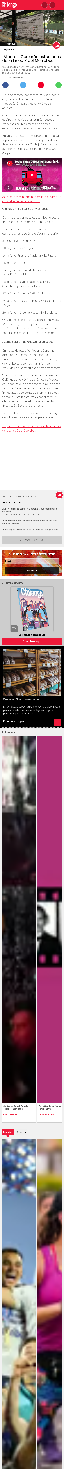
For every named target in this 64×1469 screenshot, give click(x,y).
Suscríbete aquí (32, 641)
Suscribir (32, 570)
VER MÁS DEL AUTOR (32, 539)
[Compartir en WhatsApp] (58, 85)
